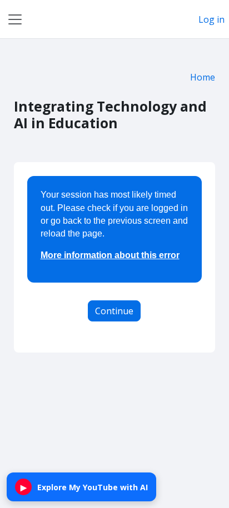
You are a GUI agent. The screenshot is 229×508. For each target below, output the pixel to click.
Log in (211, 19)
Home (202, 77)
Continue (114, 311)
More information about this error (110, 255)
